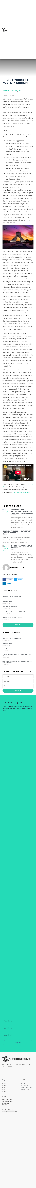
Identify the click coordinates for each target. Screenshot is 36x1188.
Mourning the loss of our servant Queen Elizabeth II (17, 532)
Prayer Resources (16, 90)
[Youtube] (11, 1071)
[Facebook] (3, 1071)
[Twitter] (9, 1071)
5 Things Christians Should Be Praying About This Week (17, 655)
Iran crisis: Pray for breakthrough (12, 596)
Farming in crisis (7, 601)
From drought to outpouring (10, 607)
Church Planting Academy (21, 492)
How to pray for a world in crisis (21, 547)
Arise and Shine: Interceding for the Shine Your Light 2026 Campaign (22, 511)
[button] (8, 579)
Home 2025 (6, 90)
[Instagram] (6, 1071)
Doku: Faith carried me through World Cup (14, 612)
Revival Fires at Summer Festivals (12, 617)
